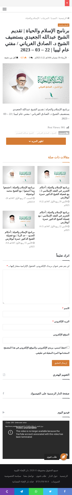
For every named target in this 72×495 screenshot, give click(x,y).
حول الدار (52, 476)
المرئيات (45, 18)
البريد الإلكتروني (60, 321)
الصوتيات (55, 481)
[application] (36, 440)
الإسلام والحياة (32, 18)
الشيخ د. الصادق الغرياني (46, 133)
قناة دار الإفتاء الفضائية (23, 481)
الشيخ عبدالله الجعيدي (25, 133)
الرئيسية (63, 18)
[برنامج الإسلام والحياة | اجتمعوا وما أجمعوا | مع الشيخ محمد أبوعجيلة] (19, 175)
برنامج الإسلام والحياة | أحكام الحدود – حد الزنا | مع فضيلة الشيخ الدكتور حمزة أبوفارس (20, 235)
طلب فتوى (52, 457)
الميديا (54, 18)
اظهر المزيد (37, 141)
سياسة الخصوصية (12, 476)
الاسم (65, 308)
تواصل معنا (28, 476)
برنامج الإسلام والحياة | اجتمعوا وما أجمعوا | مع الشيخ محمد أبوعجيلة (19, 190)
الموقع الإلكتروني (61, 334)
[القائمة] (4, 9)
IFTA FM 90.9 (42, 481)
